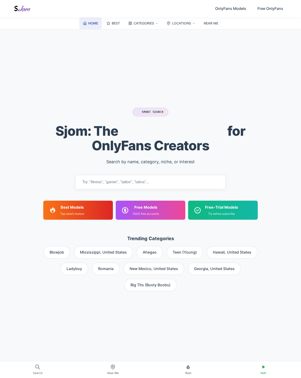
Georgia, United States (214, 268)
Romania (106, 268)
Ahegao (150, 252)
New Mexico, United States (154, 268)
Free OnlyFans (270, 8)
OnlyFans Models (230, 8)
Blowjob (57, 252)
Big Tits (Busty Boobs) (150, 285)
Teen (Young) (185, 252)
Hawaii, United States (232, 252)
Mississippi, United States (103, 252)
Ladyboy (74, 268)
